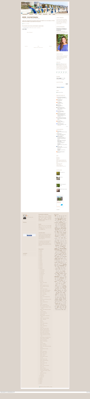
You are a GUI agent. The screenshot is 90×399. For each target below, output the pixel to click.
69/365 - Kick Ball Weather (30, 17)
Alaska (65, 220)
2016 (40, 260)
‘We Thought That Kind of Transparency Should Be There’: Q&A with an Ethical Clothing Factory (61, 138)
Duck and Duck (42, 295)
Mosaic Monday (61, 272)
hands (55, 256)
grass (57, 254)
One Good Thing (59, 121)
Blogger (54, 14)
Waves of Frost (42, 361)
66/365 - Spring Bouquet (43, 351)
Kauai (65, 263)
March (41, 281)
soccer (61, 292)
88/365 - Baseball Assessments (44, 285)
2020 (40, 255)
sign (55, 291)
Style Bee (58, 149)
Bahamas (40, 225)
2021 (40, 254)
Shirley (55, 290)
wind (58, 308)
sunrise (58, 297)
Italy (50, 225)
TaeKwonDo (60, 298)
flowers (56, 248)
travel (42, 229)
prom (58, 281)
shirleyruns (59, 290)
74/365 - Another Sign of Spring (44, 328)
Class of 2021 (64, 239)
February (41, 375)
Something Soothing (60, 103)
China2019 (55, 238)
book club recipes (61, 230)
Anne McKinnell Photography (61, 117)
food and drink (56, 249)
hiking (60, 257)
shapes (65, 289)
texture (43, 220)
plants (59, 279)
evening (56, 246)
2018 (40, 258)
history (62, 257)
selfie (55, 289)
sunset (61, 297)
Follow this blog (29, 235)
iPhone (40, 219)
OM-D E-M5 (58, 275)
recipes (59, 283)
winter (65, 308)
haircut (58, 255)
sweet (63, 297)
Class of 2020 (60, 239)
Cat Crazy (41, 357)
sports (39, 18)
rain (59, 282)
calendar (64, 232)
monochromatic (57, 271)
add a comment (34, 27)
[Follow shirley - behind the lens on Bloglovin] (60, 87)
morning (43, 219)
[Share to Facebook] (25, 29)
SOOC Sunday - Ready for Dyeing (44, 291)
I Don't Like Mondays (43, 311)
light (65, 265)
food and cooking (63, 248)
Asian (65, 222)
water (58, 307)
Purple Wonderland (60, 105)
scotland (40, 229)
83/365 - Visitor (42, 300)
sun (55, 297)
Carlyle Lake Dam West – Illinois (61, 124)
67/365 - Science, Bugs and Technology (45, 346)
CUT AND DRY (59, 102)
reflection (64, 283)
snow (58, 292)
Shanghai (62, 289)
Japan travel (58, 263)
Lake (61, 264)
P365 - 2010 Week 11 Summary (44, 305)
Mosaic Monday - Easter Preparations (45, 290)
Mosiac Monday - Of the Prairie (44, 332)
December (41, 269)
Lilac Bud (41, 287)
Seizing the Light (42, 314)
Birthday (64, 227)
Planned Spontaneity (60, 123)
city (57, 239)
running (64, 285)
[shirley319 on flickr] (57, 73)
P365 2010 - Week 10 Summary (44, 329)
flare (61, 247)
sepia (60, 289)
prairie (56, 281)
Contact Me (31, 14)
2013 (40, 264)
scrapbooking (57, 288)
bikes (59, 227)
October (41, 272)
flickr (50, 14)
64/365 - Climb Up (42, 355)
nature (59, 274)
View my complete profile (29, 217)
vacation (58, 306)
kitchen (57, 264)
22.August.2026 (59, 100)
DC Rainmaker (59, 133)
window (61, 308)
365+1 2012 (64, 219)
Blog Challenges (63, 228)
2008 (40, 379)
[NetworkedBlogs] (29, 234)
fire (60, 247)
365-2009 (60, 219)
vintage (63, 306)
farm (65, 246)
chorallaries (59, 238)
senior (58, 289)
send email (38, 27)
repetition (56, 284)
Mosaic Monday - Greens (43, 352)
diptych (62, 244)
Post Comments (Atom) (40, 47)
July (41, 276)
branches (60, 231)
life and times (62, 265)
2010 (40, 268)
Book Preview (58, 206)
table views (49, 219)
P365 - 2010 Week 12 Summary (44, 286)
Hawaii (61, 256)
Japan (64, 262)
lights (55, 266)
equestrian (64, 245)
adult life (63, 220)
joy (63, 263)
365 (55, 215)
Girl (31, 18)
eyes (58, 246)
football (61, 249)
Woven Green (42, 366)
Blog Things (57, 229)
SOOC (64, 292)
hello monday (64, 256)
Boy (58, 231)
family (62, 246)
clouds (58, 240)
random (64, 282)
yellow (65, 309)
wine (63, 308)
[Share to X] (24, 29)
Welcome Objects (59, 136)
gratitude (59, 254)
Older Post (50, 46)
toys (57, 302)
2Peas (56, 219)
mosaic (46, 219)
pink (55, 279)
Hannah (58, 256)
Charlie (59, 237)
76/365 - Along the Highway (44, 323)
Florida (64, 247)
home (59, 258)
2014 (40, 263)
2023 (40, 251)
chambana (60, 236)
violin (65, 306)
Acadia (58, 220)
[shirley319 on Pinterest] (62, 73)
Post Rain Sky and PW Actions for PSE (45, 299)
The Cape (44, 226)
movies (55, 273)
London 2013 (62, 266)
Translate (63, 79)
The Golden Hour (62, 172)
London (40, 226)
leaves (56, 265)
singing (65, 291)
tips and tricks (62, 301)
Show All (67, 126)
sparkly (65, 293)
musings (61, 273)
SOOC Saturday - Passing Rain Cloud (45, 337)
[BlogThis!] (23, 29)
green (56, 255)
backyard (63, 223)
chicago (62, 237)
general (58, 253)
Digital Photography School (61, 113)
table (65, 297)
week (63, 307)
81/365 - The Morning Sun (43, 304)
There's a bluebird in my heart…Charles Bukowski (61, 109)
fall (60, 246)
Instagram (49, 215)
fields (58, 247)
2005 (40, 383)
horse (62, 258)
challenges (49, 218)
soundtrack (57, 293)
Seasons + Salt (59, 146)
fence (56, 247)
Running (40, 14)
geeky (55, 253)
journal (61, 263)
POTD (40, 217)
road (56, 285)
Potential (41, 347)
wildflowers (56, 308)
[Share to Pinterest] (26, 29)
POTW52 (64, 280)
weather (60, 307)
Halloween (65, 255)
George (61, 253)
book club (56, 230)
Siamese (65, 290)
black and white (57, 228)
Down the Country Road (43, 339)
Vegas (50, 226)
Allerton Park (57, 221)
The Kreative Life (59, 99)
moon (61, 271)
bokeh (65, 229)
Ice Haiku (61, 177)
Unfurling (41, 320)
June (41, 277)
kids (55, 264)
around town (61, 222)
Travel (36, 14)
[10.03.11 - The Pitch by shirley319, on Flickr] (25, 23)
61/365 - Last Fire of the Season (44, 365)
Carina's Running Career (60, 151)
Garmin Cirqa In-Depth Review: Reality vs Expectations (61, 135)
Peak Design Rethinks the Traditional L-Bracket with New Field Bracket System (61, 115)
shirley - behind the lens (30, 4)
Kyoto (60, 264)
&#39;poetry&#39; (57, 218)
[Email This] (22, 29)
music (58, 273)
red (61, 283)
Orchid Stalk (42, 374)
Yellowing (41, 342)
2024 (40, 250)
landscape (64, 264)
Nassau (56, 274)
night (65, 274)
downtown (61, 245)
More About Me (24, 14)
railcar (58, 282)
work (62, 309)
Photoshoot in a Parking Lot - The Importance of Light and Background (61, 29)
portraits (58, 280)
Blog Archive (45, 14)
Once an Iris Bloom (42, 343)
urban (44, 229)
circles (56, 239)
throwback (58, 301)
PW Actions (63, 281)
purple (60, 281)
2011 (40, 267)
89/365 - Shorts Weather (43, 282)
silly (63, 291)
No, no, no (58, 152)
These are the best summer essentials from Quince (61, 142)
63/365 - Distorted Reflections (44, 360)
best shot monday (42, 218)
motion (64, 272)
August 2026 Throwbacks (60, 111)
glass (65, 253)
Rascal (57, 283)
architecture (40, 227)
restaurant (62, 284)
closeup (56, 240)
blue (60, 229)
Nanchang (64, 273)
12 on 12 (65, 218)
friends (60, 250)
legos (58, 265)
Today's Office (42, 324)
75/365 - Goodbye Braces (43, 325)
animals (61, 221)
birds (62, 227)
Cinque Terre (45, 225)
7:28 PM (30, 27)
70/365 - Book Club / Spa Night (44, 338)
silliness (61, 291)
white (65, 307)
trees (59, 303)
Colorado (48, 225)
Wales (55, 307)
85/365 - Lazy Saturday (43, 294)
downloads (57, 245)
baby (58, 223)
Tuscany (48, 226)
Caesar (61, 232)
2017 (40, 259)
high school (57, 257)
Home (38, 46)
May (41, 278)
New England (62, 274)
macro (59, 267)
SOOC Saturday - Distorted (44, 356)
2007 (40, 380)
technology (64, 299)
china (64, 237)
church (62, 238)
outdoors (33, 18)
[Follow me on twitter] (60, 73)
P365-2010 (36, 18)
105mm (61, 218)
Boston (42, 225)
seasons (64, 288)
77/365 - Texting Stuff (43, 319)
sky (56, 292)
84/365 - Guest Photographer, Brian (45, 296)
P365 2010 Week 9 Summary (44, 348)
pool (56, 280)
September (41, 273)
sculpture (61, 288)
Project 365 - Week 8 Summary (44, 369)
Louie (65, 266)
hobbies (65, 257)
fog (58, 248)
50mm (55, 220)
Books (65, 230)
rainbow (62, 282)
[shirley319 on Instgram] (67, 73)
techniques (40, 220)
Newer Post (26, 46)
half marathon (61, 255)
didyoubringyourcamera (60, 107)
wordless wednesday (58, 309)
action (60, 220)
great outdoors (64, 254)
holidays (56, 258)
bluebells (63, 229)
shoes (62, 290)
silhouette (57, 291)
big (58, 227)
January (41, 376)
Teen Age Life (57, 300)
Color (65, 240)
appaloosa (64, 221)
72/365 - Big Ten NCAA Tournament (45, 333)
